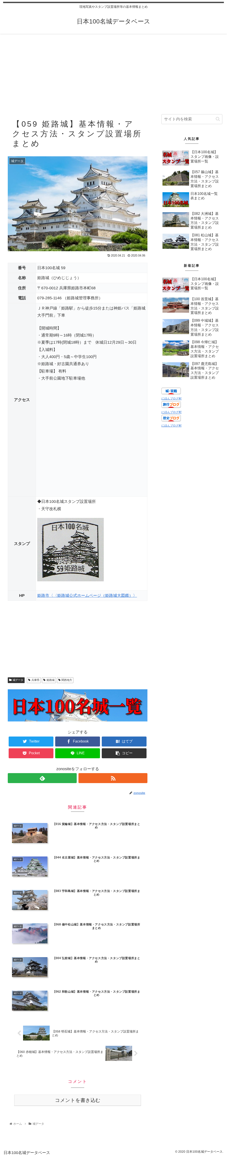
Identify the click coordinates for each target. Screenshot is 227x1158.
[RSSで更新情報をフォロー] (112, 778)
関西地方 (66, 680)
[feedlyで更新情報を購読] (42, 778)
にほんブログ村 (171, 398)
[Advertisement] (113, 70)
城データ (18, 680)
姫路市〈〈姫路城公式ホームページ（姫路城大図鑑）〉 (87, 595)
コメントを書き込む (77, 1100)
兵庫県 (35, 680)
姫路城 (51, 680)
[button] (218, 118)
